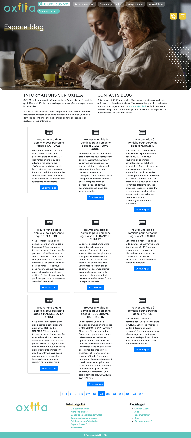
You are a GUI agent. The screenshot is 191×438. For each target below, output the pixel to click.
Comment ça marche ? (111, 4)
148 (81, 393)
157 (141, 393)
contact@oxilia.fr (138, 106)
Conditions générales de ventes (86, 415)
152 (108, 393)
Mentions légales (79, 411)
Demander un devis (48, 11)
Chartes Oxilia (141, 408)
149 (88, 393)
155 (127, 393)
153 (114, 393)
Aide (136, 411)
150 (94, 393)
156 (134, 393)
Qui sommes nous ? (80, 408)
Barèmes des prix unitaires (84, 418)
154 (121, 393)
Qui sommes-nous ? (84, 4)
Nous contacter (135, 4)
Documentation (142, 415)
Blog (136, 418)
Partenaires (76, 427)
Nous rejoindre (156, 4)
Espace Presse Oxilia (81, 424)
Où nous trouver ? (143, 421)
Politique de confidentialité (84, 421)
